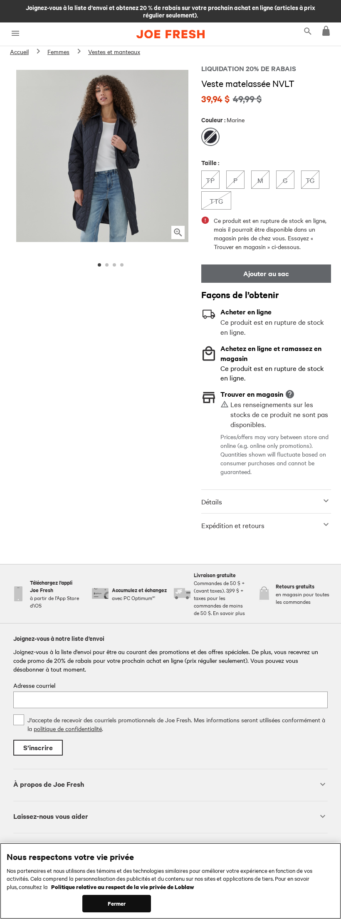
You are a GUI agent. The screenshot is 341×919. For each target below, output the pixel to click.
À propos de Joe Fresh (48, 784)
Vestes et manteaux (114, 51)
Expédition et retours (232, 525)
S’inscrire (38, 747)
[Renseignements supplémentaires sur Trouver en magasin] (290, 394)
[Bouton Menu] (15, 33)
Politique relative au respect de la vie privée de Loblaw (122, 886)
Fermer (117, 903)
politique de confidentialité (68, 728)
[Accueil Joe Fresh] (170, 34)
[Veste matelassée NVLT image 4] (122, 265)
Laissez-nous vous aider (50, 816)
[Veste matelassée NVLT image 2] (107, 265)
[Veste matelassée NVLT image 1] (99, 265)
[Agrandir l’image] (178, 232)
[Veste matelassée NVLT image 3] (114, 265)
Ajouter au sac (266, 273)
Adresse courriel (34, 685)
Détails (211, 501)
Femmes (58, 51)
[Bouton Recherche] (307, 30)
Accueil (19, 51)
